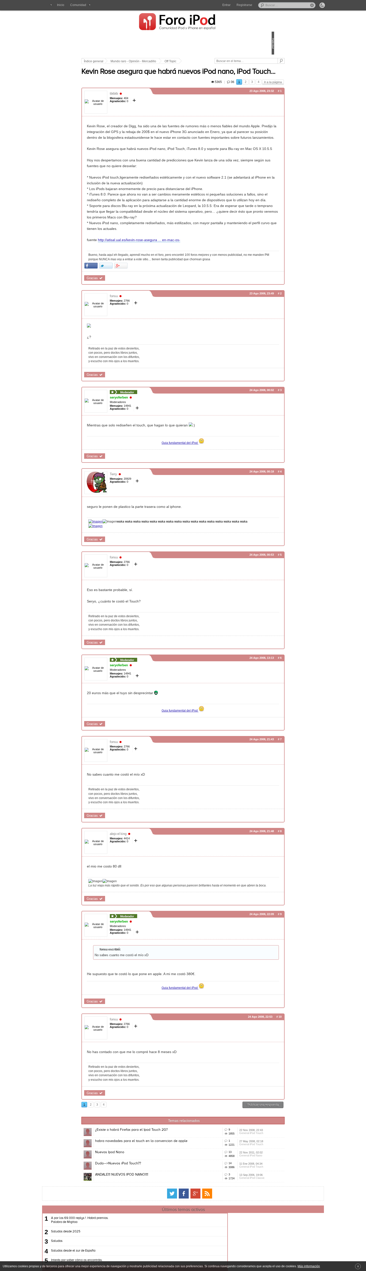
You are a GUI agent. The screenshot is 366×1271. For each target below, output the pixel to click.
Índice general (128, 61)
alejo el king (152, 890)
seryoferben (153, 450)
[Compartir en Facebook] (125, 318)
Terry (148, 526)
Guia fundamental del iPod (180, 495)
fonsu (148, 348)
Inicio (60, 4)
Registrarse (244, 4)
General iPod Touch (228, 1202)
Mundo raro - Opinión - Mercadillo (168, 61)
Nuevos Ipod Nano (144, 1227)
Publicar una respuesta (228, 1165)
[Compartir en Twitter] (140, 318)
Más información (309, 1266)
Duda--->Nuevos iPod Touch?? (153, 1246)
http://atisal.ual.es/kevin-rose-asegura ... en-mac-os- (173, 288)
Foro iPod (180, 22)
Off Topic (205, 61)
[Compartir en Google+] (155, 318)
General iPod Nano (227, 1238)
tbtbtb (148, 107)
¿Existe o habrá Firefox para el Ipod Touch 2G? (166, 1191)
